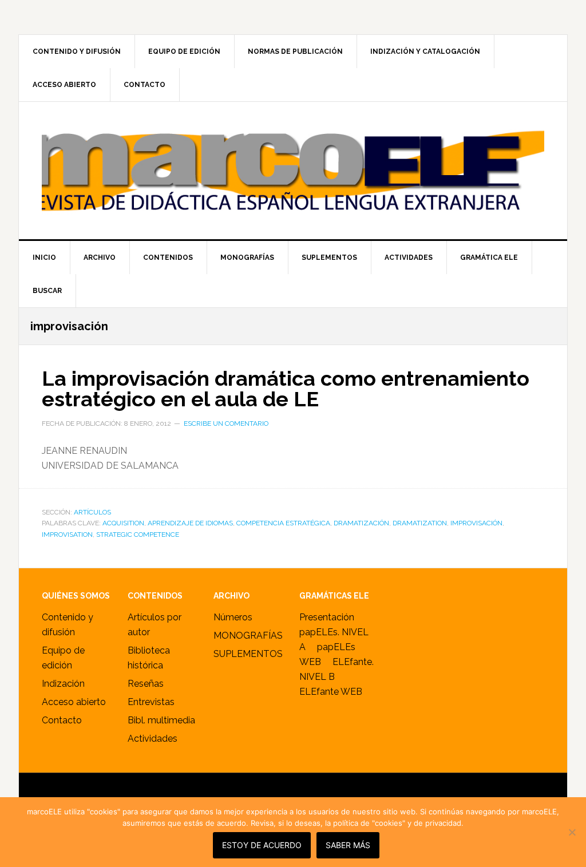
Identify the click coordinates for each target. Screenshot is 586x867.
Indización (63, 683)
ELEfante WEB (330, 691)
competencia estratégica (283, 523)
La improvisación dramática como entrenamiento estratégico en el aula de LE (285, 388)
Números (232, 617)
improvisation (67, 535)
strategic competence (137, 535)
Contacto (62, 720)
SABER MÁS (348, 845)
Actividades (152, 738)
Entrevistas (151, 701)
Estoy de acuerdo (262, 845)
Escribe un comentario (226, 423)
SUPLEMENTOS (248, 653)
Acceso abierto (74, 701)
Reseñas (146, 683)
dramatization (420, 523)
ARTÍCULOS (92, 512)
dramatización (361, 523)
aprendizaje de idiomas (190, 523)
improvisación (476, 523)
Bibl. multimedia (161, 720)
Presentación (326, 617)
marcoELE (293, 170)
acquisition (123, 523)
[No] (571, 832)
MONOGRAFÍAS (248, 635)
